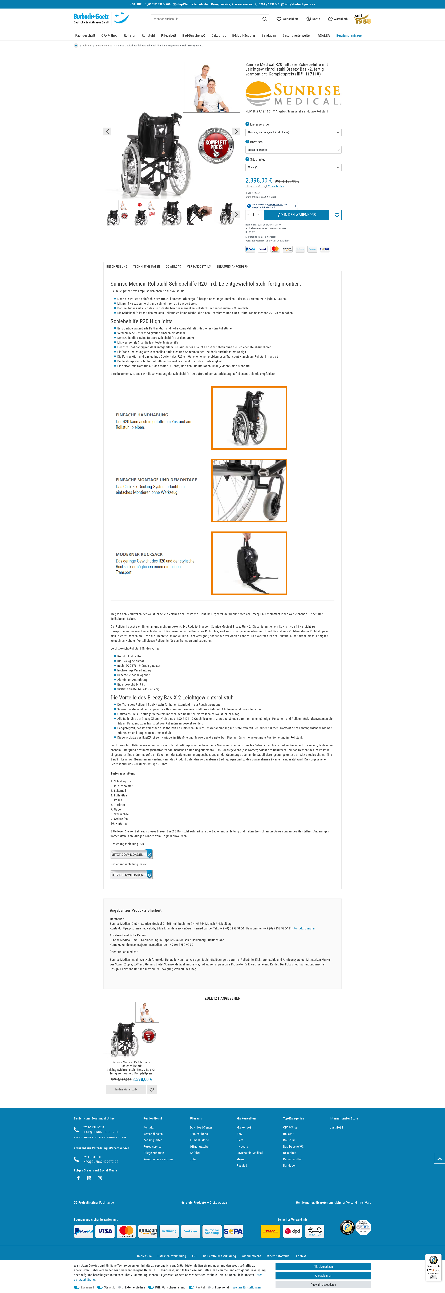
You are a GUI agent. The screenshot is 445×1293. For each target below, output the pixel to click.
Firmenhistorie (199, 1140)
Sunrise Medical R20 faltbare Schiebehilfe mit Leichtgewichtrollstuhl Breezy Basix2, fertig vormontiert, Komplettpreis (131, 1067)
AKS (239, 1134)
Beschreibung (116, 266)
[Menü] (439, 1256)
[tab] (116, 266)
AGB (194, 1256)
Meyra (241, 1159)
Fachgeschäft (85, 36)
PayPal (200, 1287)
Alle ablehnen (323, 1275)
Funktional (222, 1287)
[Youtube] (89, 1178)
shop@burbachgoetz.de (192, 4)
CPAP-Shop (109, 36)
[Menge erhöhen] (259, 215)
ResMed (242, 1165)
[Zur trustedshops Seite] (347, 1233)
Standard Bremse (257, 149)
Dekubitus (219, 36)
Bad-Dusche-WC (193, 36)
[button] (312, 19)
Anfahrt (195, 1153)
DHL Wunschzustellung (170, 1287)
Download (173, 266)
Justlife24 (336, 1127)
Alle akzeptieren (323, 1266)
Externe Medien (135, 1287)
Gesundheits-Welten (297, 36)
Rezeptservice (152, 1146)
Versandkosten (276, 186)
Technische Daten (146, 266)
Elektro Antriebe (104, 45)
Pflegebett (168, 36)
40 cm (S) (253, 167)
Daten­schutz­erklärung (171, 1256)
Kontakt (148, 1127)
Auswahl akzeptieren (323, 1284)
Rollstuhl (148, 36)
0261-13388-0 (92, 1157)
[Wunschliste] (152, 1089)
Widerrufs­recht (251, 1256)
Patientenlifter (292, 1159)
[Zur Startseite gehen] (76, 45)
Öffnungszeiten (200, 1146)
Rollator (130, 36)
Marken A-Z (244, 1127)
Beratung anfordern (232, 266)
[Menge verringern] (248, 215)
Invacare (242, 1146)
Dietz (240, 1140)
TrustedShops (199, 1134)
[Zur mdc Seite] (363, 1233)
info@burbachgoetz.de (300, 4)
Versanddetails (199, 266)
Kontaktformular (304, 928)
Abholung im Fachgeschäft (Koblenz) (268, 132)
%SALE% (324, 36)
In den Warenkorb (299, 214)
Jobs (193, 1159)
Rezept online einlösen (158, 1159)
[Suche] (264, 19)
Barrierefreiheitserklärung (219, 1256)
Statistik (109, 1287)
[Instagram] (99, 1178)
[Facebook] (78, 1178)
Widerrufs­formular (278, 1256)
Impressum (144, 1256)
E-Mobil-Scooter (243, 36)
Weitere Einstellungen (247, 1287)
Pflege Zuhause (153, 1153)
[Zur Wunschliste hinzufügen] (337, 215)
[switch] (433, 1277)
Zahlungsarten (152, 1140)
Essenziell (87, 1287)
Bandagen (269, 36)
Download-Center (201, 1127)
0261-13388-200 (93, 1127)
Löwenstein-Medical (250, 1153)
